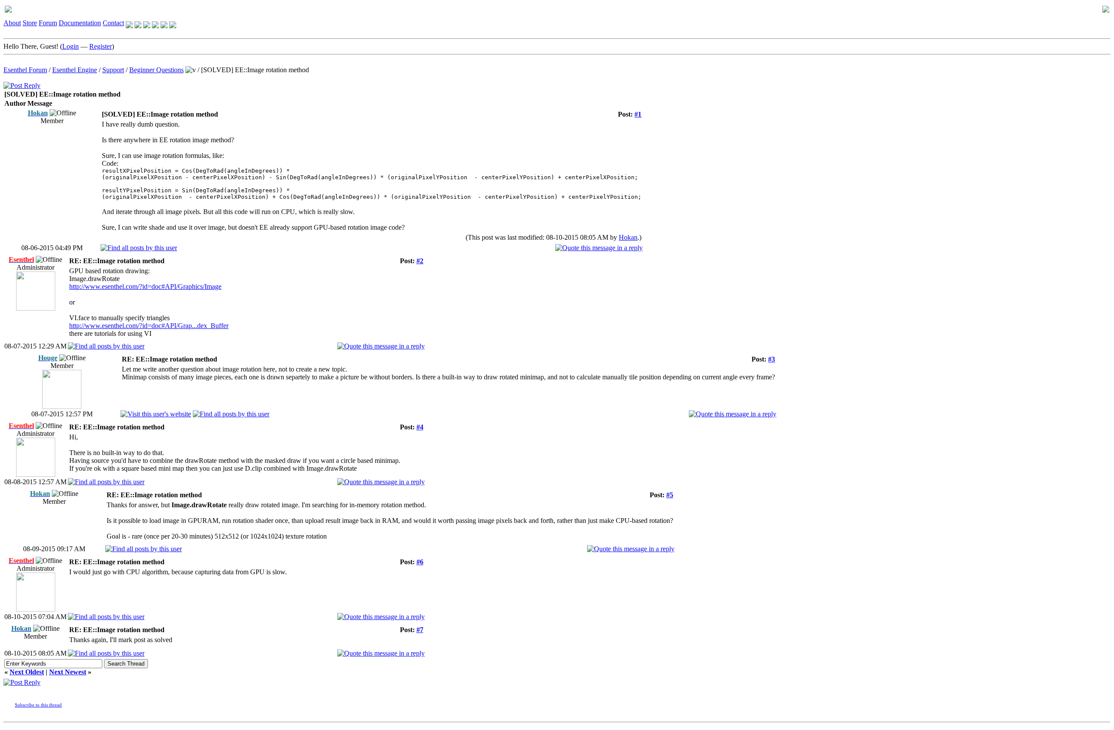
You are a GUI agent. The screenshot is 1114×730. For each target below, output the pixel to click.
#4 (419, 427)
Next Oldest (27, 672)
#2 (419, 261)
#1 (637, 114)
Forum (48, 23)
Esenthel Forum (25, 70)
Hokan (628, 237)
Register (100, 46)
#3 (771, 359)
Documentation (80, 23)
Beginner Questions (156, 70)
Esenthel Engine (74, 70)
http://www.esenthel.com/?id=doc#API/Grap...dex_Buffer (148, 325)
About (12, 23)
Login (70, 46)
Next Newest (67, 672)
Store (30, 23)
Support (113, 70)
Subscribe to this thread (38, 704)
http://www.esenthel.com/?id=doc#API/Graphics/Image (145, 286)
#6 (419, 562)
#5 (669, 495)
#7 (419, 629)
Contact (113, 23)
